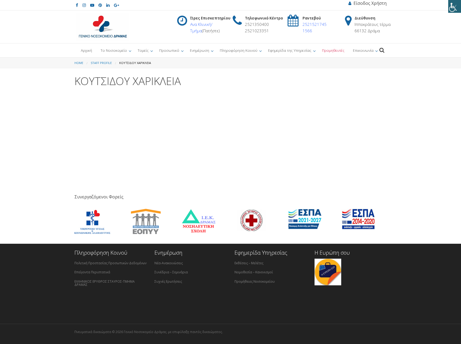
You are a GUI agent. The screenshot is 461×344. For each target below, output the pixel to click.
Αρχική (86, 50)
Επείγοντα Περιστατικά (92, 272)
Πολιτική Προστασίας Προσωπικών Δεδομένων (110, 263)
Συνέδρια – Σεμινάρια (171, 272)
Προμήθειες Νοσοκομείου (255, 281)
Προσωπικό (169, 50)
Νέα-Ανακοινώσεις (168, 263)
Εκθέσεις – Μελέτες (249, 263)
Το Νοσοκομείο (114, 50)
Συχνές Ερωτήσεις (168, 281)
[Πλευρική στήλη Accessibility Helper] (454, 6)
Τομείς (143, 50)
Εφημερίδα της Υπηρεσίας (289, 50)
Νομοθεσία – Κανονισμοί (254, 272)
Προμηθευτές (333, 50)
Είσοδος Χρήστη (369, 3)
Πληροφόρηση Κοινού (238, 50)
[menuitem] (86, 50)
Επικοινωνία (363, 50)
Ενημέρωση (199, 50)
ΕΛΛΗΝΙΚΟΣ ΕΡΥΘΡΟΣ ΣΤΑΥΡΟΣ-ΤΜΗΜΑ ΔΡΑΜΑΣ (104, 283)
